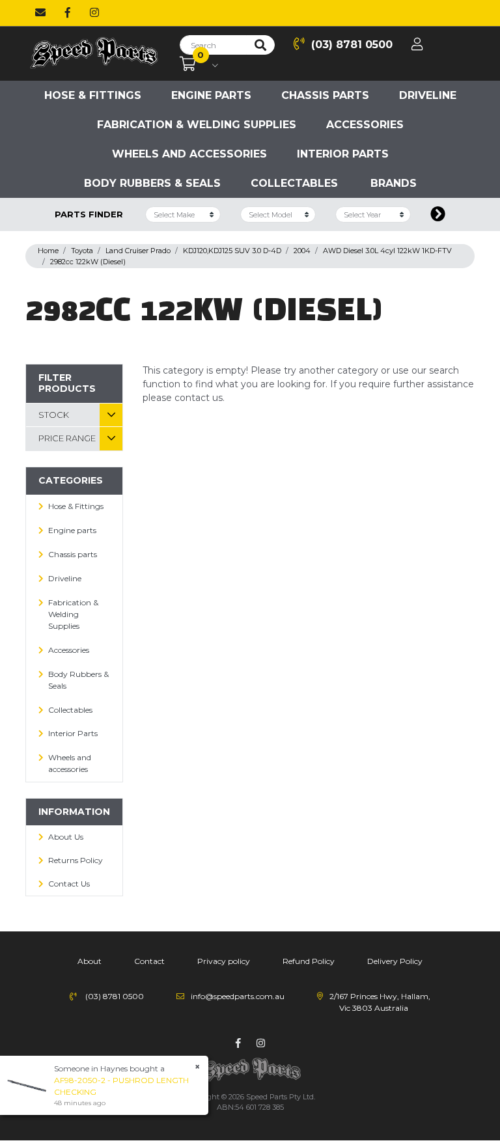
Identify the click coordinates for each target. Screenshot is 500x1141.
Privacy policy (223, 961)
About (89, 961)
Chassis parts (325, 95)
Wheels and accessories (189, 154)
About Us (65, 837)
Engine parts (211, 95)
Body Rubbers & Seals (152, 183)
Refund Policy (309, 961)
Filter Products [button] (67, 383)
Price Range (67, 438)
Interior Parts (343, 154)
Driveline (427, 95)
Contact (149, 961)
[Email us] (40, 13)
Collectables (294, 183)
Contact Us (69, 883)
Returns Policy (75, 860)
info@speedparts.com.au (238, 996)
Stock (53, 414)
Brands (393, 183)
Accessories (365, 124)
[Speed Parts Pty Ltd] (93, 53)
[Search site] (260, 45)
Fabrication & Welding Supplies (196, 124)
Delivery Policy (395, 961)
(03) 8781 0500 (352, 44)
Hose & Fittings (92, 95)
